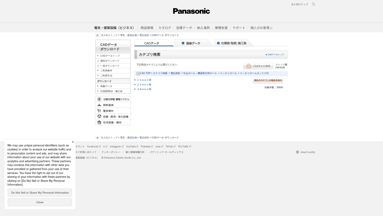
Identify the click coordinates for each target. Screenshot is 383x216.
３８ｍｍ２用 (144, 89)
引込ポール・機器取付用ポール (200, 73)
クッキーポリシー (110, 152)
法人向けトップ (109, 35)
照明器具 (113, 105)
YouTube (131, 146)
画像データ (106, 86)
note (157, 146)
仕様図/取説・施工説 (111, 91)
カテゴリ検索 (160, 73)
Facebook (92, 146)
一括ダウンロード (109, 65)
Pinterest (145, 146)
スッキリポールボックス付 (254, 73)
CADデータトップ (276, 54)
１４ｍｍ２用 (144, 80)
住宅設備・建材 (113, 122)
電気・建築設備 (128, 35)
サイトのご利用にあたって (82, 152)
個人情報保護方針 (135, 152)
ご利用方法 (106, 75)
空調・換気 (113, 116)
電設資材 (144, 35)
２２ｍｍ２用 (144, 84)
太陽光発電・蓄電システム (113, 99)
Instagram (115, 146)
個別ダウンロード (109, 60)
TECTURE (183, 146)
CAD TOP (145, 73)
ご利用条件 (106, 70)
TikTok (169, 146)
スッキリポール (228, 73)
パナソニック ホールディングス (167, 152)
